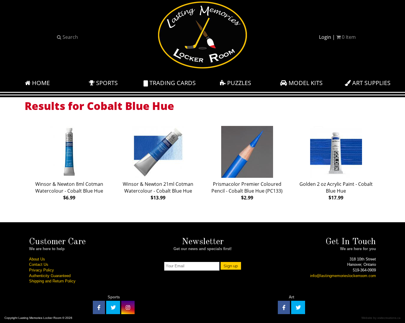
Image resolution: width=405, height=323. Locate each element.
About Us (37, 259)
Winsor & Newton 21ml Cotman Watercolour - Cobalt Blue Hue (158, 191)
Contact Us (38, 264)
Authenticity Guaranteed (50, 276)
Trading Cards (172, 83)
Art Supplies (370, 83)
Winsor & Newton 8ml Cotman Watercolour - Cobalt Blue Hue (69, 191)
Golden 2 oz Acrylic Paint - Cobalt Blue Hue (336, 191)
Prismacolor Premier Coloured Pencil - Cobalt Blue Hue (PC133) (247, 191)
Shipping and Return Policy (52, 281)
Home (40, 83)
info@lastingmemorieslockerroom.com (343, 276)
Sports (106, 83)
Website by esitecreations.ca (381, 317)
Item (349, 37)
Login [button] (325, 37)
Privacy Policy (41, 270)
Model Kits (305, 83)
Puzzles (238, 83)
